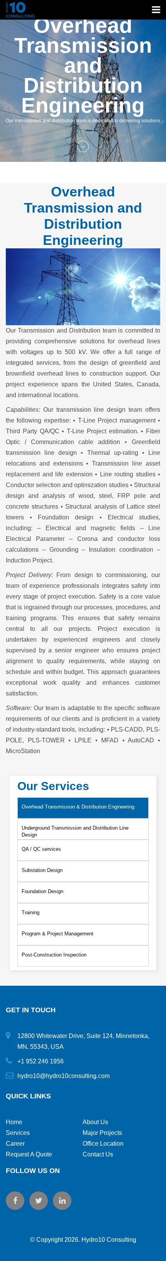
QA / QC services (41, 849)
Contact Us (98, 1154)
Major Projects (102, 1133)
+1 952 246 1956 (40, 1061)
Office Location (103, 1143)
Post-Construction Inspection (54, 955)
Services (18, 1133)
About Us (95, 1122)
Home (14, 1122)
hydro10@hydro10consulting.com (63, 1076)
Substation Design (42, 870)
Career (15, 1143)
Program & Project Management (57, 934)
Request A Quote (29, 1154)
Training (30, 912)
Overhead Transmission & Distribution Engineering (78, 807)
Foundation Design (42, 891)
